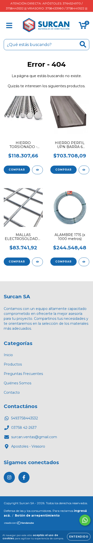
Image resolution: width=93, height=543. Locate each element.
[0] (83, 26)
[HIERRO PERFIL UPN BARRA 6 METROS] (84, 170)
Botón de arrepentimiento (37, 515)
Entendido (78, 536)
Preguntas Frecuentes (23, 373)
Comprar (17, 169)
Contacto (12, 392)
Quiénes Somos (17, 383)
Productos (13, 364)
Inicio (8, 355)
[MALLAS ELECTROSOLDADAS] (37, 262)
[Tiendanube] (19, 523)
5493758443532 (24, 418)
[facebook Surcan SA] (24, 477)
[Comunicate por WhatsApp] (85, 520)
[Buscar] (83, 44)
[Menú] (9, 25)
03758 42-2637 (24, 427)
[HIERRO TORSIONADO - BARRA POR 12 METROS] (37, 170)
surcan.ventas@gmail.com (34, 437)
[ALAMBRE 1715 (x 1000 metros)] (84, 262)
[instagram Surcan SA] (9, 477)
